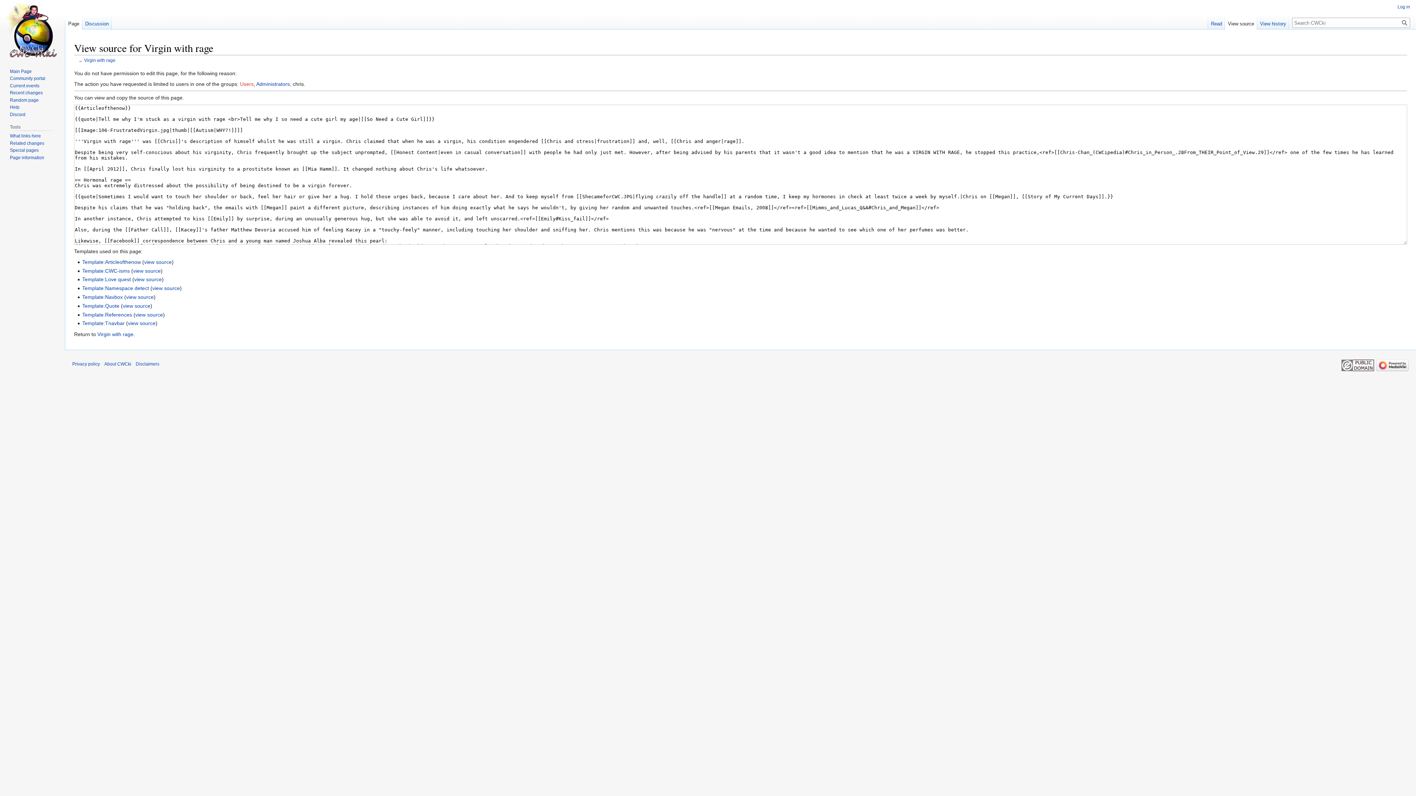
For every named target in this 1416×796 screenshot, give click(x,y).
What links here (25, 136)
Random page (24, 100)
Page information (27, 157)
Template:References (107, 315)
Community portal (27, 78)
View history (1273, 24)
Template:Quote (100, 306)
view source (158, 262)
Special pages (24, 150)
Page (73, 24)
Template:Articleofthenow (111, 262)
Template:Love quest (106, 279)
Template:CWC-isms (106, 271)
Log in (1404, 7)
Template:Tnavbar (103, 323)
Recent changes (26, 92)
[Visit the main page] (32, 29)
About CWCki (117, 364)
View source (1241, 24)
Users (247, 84)
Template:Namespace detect (115, 288)
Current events (24, 85)
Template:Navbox (102, 297)
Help (15, 107)
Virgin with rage (99, 60)
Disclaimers (147, 364)
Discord (17, 114)
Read (1216, 24)
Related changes (27, 143)
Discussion (97, 24)
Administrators (273, 84)
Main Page (21, 71)
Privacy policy (86, 364)
